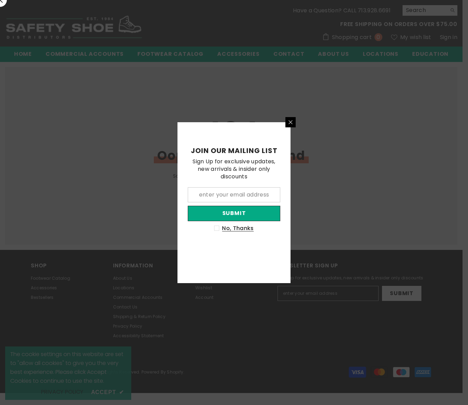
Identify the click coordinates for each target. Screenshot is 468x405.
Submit (234, 213)
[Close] (290, 122)
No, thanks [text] (238, 228)
